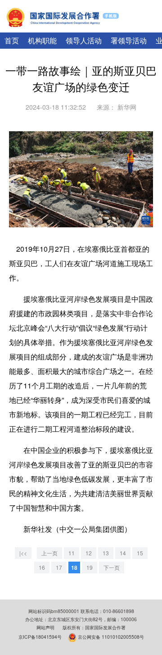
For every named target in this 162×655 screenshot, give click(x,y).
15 (140, 553)
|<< (23, 553)
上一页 (49, 553)
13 (106, 553)
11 (71, 553)
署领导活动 (129, 40)
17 (59, 567)
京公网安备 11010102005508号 (111, 636)
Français (145, 27)
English (117, 27)
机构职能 (42, 40)
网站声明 (45, 627)
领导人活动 (84, 40)
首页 (11, 40)
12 (89, 553)
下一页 (112, 567)
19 (89, 567)
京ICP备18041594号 (40, 636)
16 (42, 567)
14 (123, 553)
